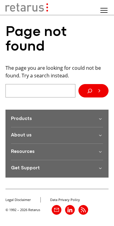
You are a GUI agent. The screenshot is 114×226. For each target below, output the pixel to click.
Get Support (25, 168)
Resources (23, 151)
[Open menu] (104, 10)
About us (21, 135)
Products (21, 118)
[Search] (93, 90)
